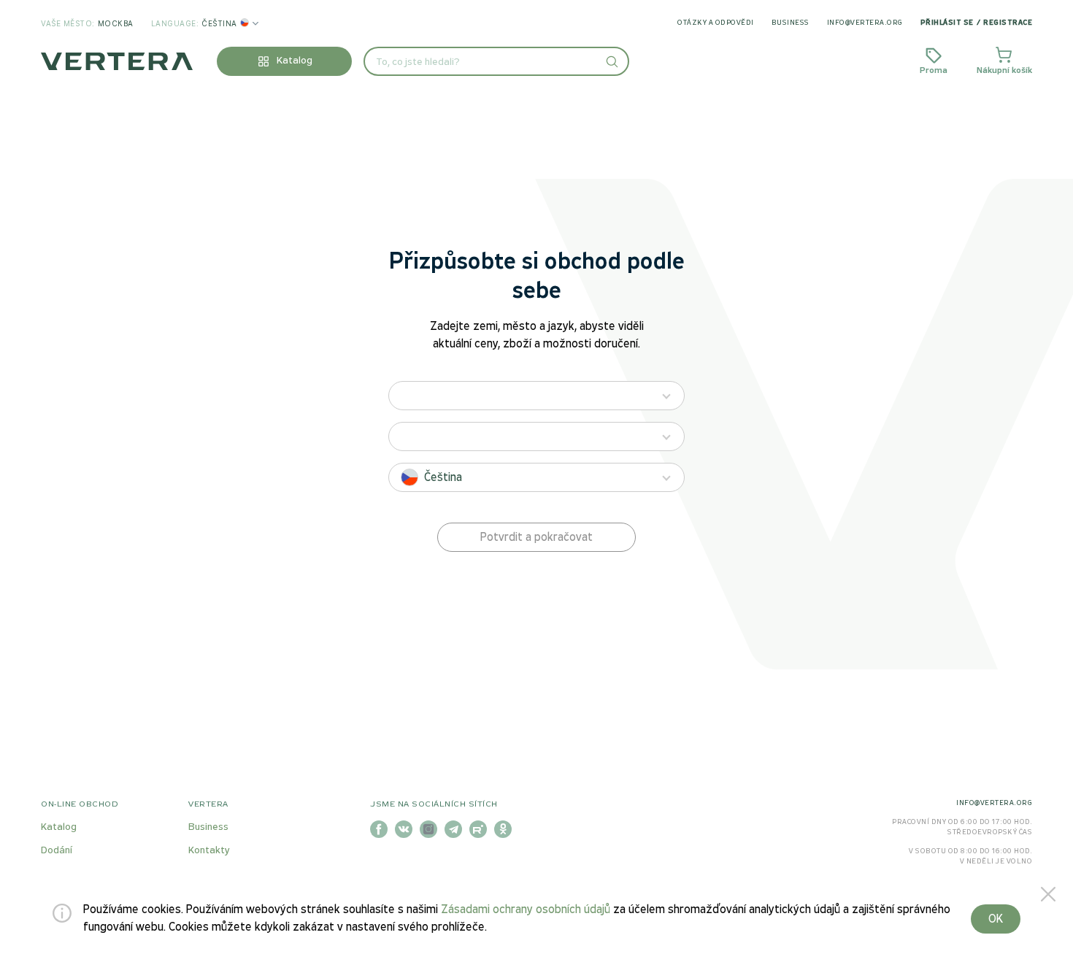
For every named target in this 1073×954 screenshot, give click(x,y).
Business (790, 23)
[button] (611, 61)
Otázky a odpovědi (715, 23)
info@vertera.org (865, 23)
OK (995, 919)
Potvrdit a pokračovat (536, 537)
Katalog (59, 827)
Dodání (56, 850)
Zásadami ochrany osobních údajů (525, 909)
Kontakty (209, 850)
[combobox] (496, 61)
